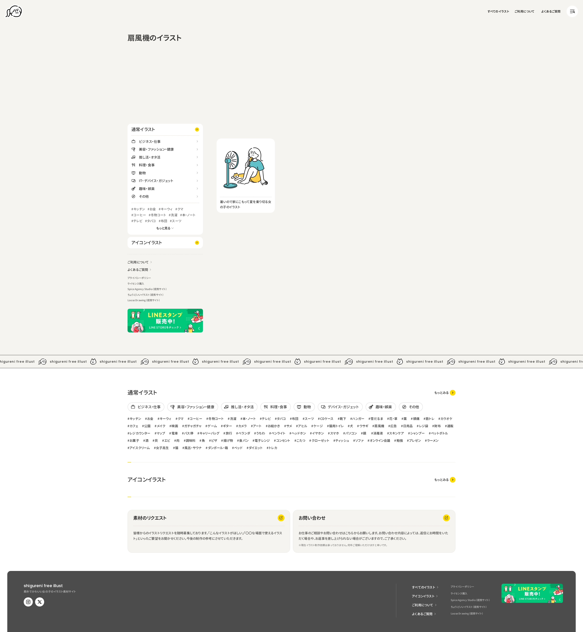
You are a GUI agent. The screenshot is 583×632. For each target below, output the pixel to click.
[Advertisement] (165, 89)
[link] (444, 393)
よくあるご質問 (550, 11)
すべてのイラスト (498, 11)
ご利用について (524, 11)
